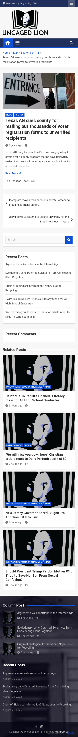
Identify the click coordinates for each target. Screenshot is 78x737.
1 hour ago (27, 617)
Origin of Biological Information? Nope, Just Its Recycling (37, 704)
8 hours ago (15, 522)
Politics (19, 115)
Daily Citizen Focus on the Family (24, 387)
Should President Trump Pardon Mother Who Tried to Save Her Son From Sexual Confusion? (39, 575)
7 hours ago (15, 463)
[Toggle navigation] (17, 42)
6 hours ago (15, 405)
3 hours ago (27, 635)
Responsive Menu (71, 3)
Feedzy (69, 732)
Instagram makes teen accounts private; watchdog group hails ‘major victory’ (39, 202)
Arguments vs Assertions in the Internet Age (32, 264)
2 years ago (15, 145)
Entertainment (14, 445)
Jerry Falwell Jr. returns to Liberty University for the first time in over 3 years (39, 219)
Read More (11, 173)
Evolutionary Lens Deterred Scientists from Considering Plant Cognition (44, 629)
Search (69, 240)
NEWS (9, 115)
